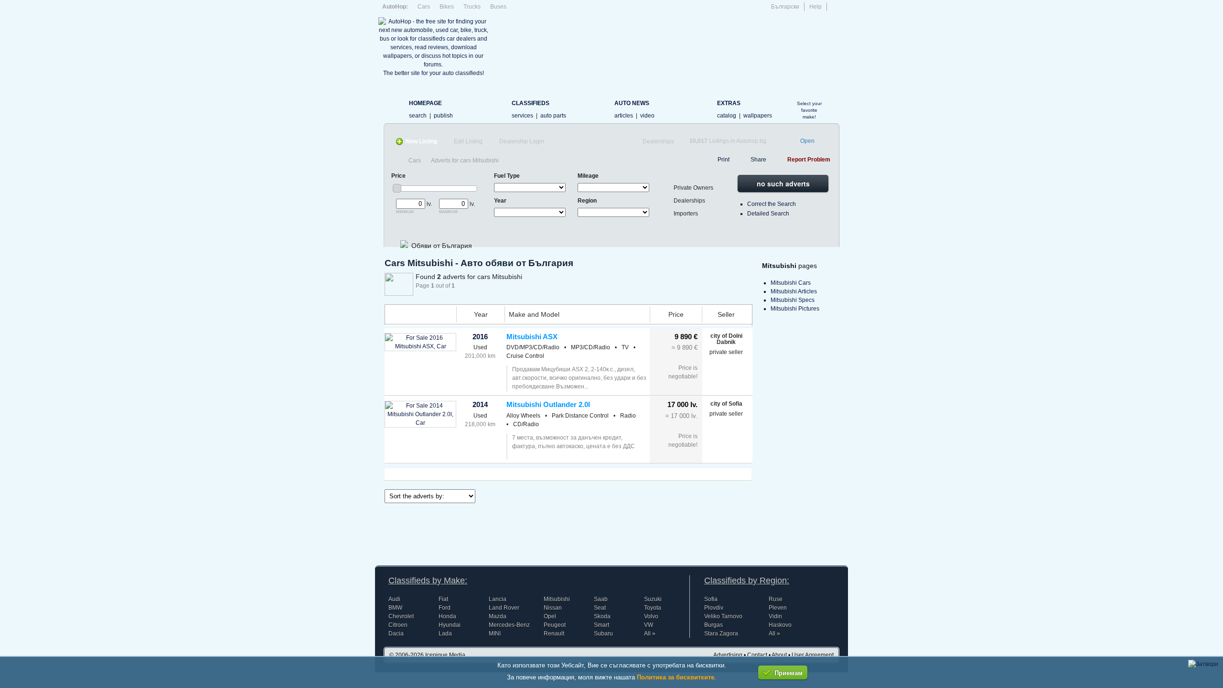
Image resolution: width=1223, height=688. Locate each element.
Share (758, 159)
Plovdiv (713, 607)
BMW (395, 607)
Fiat (443, 599)
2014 (480, 404)
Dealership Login (521, 141)
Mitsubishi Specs (793, 300)
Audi (394, 599)
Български (785, 6)
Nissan (553, 607)
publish (443, 115)
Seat (600, 607)
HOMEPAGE (425, 103)
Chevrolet (401, 616)
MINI (495, 633)
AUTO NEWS (631, 103)
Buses (498, 6)
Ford (445, 607)
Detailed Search (768, 213)
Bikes (447, 6)
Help (815, 6)
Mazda (497, 616)
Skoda (602, 616)
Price (676, 314)
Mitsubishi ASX (532, 337)
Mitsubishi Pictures (795, 308)
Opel (550, 616)
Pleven (778, 607)
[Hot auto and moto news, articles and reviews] (599, 108)
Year (481, 314)
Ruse (776, 599)
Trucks (472, 6)
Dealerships (658, 141)
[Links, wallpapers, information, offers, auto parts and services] (701, 108)
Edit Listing (468, 141)
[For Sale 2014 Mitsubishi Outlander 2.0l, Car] (420, 422)
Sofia (711, 599)
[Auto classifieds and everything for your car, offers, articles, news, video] (393, 108)
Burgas (713, 625)
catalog (726, 115)
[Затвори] (1203, 664)
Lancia (497, 599)
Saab (601, 599)
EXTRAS (728, 103)
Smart (601, 625)
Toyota (652, 607)
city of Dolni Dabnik (726, 339)
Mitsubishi (557, 599)
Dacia (396, 633)
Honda (447, 616)
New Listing (421, 141)
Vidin (775, 616)
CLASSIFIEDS (530, 103)
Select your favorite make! (809, 110)
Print (724, 159)
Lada (445, 633)
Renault (554, 633)
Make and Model (534, 314)
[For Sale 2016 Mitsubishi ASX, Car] (420, 346)
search (418, 115)
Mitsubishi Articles (794, 291)
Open (807, 141)
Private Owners (693, 187)
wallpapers (757, 115)
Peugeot (555, 625)
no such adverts (783, 183)
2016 (480, 337)
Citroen (398, 625)
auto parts (553, 115)
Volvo (651, 616)
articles (623, 115)
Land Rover (504, 607)
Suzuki (653, 599)
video (647, 115)
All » (649, 633)
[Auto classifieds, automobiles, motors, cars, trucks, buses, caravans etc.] (496, 108)
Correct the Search (771, 204)
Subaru (603, 633)
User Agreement (813, 655)
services (522, 115)
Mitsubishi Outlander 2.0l (548, 404)
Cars (424, 6)
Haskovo (780, 625)
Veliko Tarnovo (723, 616)
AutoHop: (395, 6)
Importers (686, 213)
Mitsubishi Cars (791, 283)
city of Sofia (726, 403)
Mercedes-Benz (509, 625)
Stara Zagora (721, 633)
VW (648, 625)
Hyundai (450, 625)
